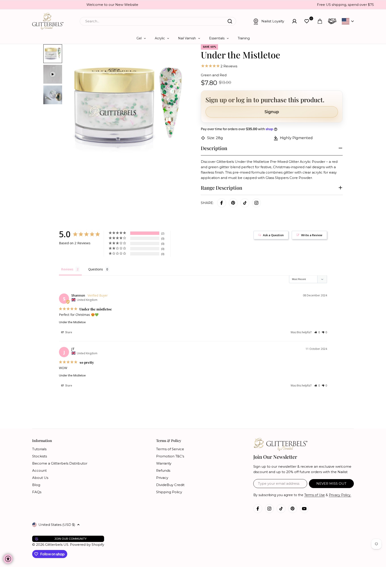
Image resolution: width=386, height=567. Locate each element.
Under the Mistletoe (72, 322)
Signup (271, 111)
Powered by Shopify (87, 544)
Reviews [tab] (67, 269)
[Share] (256, 202)
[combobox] (158, 21)
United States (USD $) (56, 524)
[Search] (230, 21)
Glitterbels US (56, 544)
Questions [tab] (95, 269)
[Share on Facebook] (221, 202)
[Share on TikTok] (244, 202)
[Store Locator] (332, 21)
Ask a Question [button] (273, 235)
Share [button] (68, 332)
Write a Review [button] (311, 235)
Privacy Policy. (340, 495)
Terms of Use (314, 495)
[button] (317, 332)
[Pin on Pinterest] (233, 202)
